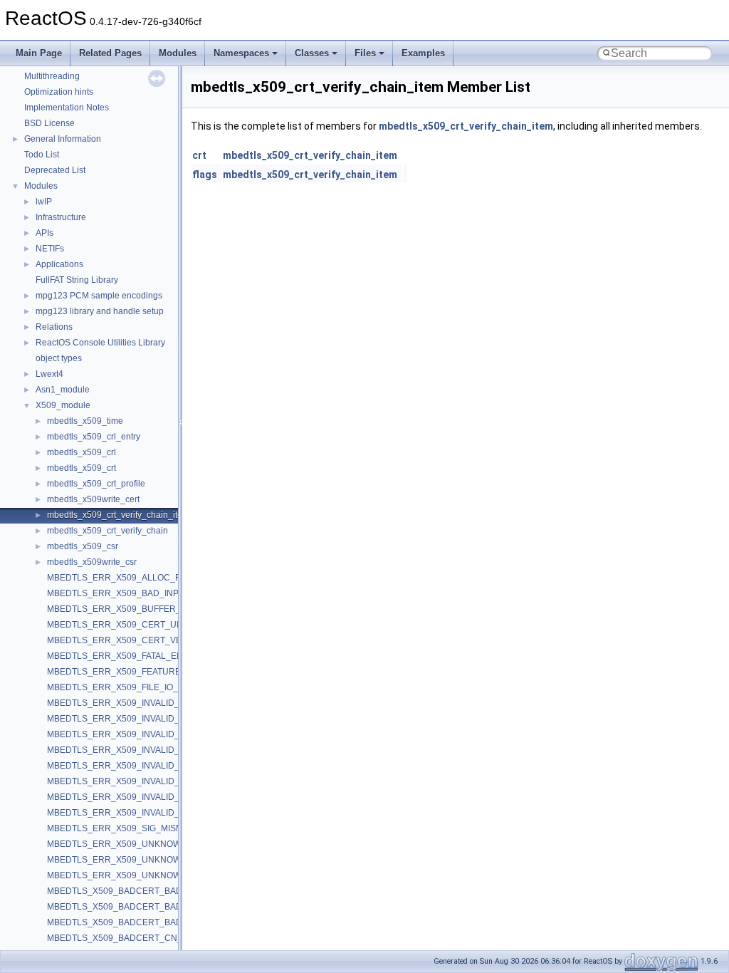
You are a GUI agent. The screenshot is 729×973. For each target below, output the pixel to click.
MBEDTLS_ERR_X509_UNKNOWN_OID (127, 844)
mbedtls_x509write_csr (92, 562)
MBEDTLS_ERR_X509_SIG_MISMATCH (126, 828)
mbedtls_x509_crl (81, 452)
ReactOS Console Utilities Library (100, 343)
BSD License (49, 123)
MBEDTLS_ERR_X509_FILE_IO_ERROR (128, 687)
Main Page (39, 53)
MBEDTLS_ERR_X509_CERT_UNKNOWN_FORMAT (151, 625)
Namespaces (241, 53)
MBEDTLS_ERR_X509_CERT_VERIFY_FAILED (141, 640)
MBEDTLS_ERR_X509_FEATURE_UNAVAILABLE (145, 672)
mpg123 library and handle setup (100, 311)
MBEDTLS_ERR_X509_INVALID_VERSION (132, 813)
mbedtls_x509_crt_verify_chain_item (118, 515)
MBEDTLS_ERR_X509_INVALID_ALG (121, 703)
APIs (44, 233)
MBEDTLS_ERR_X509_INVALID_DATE (124, 719)
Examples (423, 53)
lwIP (44, 202)
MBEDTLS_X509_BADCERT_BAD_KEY (125, 891)
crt (199, 155)
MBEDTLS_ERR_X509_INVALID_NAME (125, 766)
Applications (59, 264)
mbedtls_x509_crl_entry (93, 437)
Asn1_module (63, 390)
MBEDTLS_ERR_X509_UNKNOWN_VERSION (139, 875)
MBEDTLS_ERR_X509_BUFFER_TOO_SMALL (139, 609)
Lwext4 (49, 374)
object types (59, 358)
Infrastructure (61, 217)
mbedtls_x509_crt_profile (96, 484)
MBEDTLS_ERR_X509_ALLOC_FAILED (125, 578)
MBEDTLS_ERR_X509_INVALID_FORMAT (130, 750)
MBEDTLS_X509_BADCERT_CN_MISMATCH (137, 938)
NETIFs (50, 249)
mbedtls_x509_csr (82, 546)
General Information (62, 139)
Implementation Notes (66, 108)
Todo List (41, 155)
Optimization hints (58, 92)
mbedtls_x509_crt (81, 468)
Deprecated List (54, 170)
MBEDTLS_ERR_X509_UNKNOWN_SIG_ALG (138, 860)
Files (365, 53)
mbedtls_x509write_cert (93, 499)
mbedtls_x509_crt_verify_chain (107, 531)
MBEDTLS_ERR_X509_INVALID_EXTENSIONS (140, 734)
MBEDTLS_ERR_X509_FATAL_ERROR (124, 656)
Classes (312, 53)
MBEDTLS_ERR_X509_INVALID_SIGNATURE (138, 797)
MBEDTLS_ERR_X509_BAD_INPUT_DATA (131, 593)
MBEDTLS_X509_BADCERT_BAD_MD (124, 907)
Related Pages (110, 53)
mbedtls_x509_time (85, 421)
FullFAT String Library (77, 280)
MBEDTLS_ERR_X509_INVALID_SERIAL (128, 781)
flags (204, 174)
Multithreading (52, 76)
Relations (54, 327)
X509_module (63, 405)
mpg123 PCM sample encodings (99, 296)
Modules (177, 53)
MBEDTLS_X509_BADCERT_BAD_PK (123, 922)
